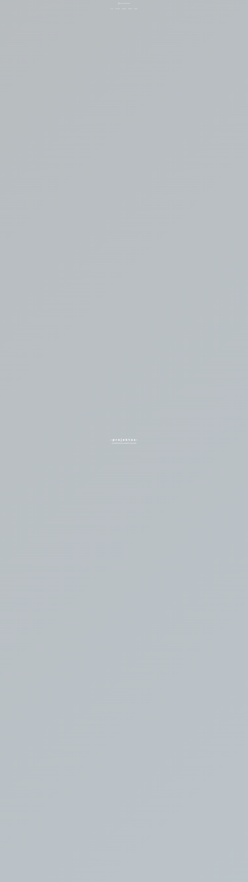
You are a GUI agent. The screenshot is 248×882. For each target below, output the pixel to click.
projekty (124, 8)
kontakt (130, 8)
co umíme (117, 8)
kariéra (135, 8)
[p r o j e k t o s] (124, 3)
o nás (112, 8)
